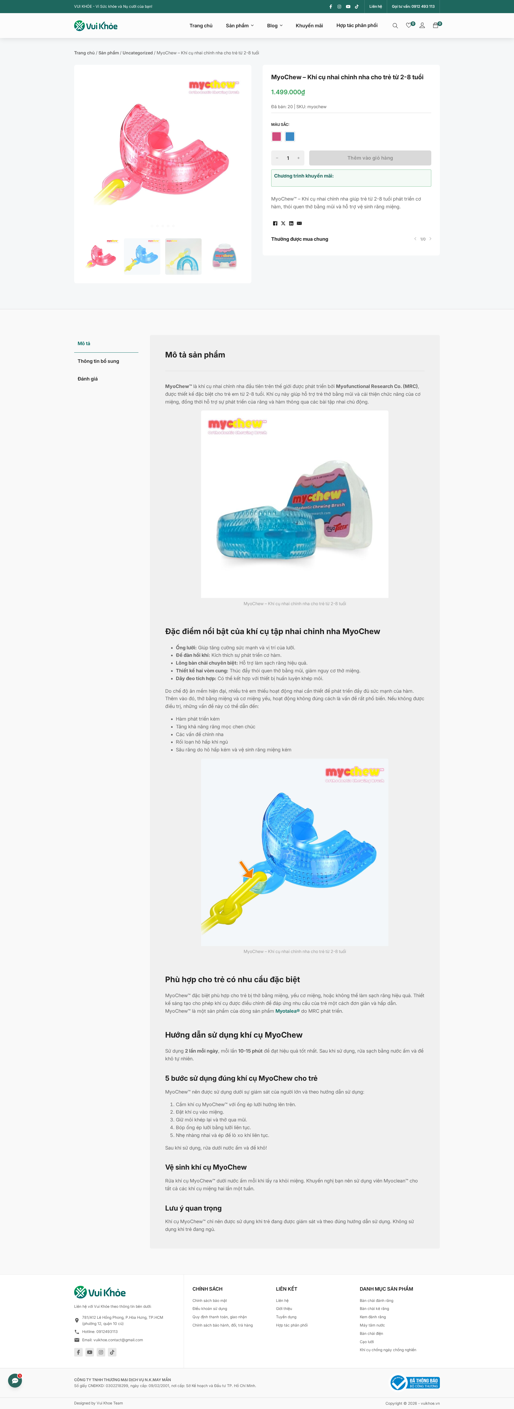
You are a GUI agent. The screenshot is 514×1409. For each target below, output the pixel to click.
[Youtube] (348, 6)
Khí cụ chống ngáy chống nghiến (388, 1349)
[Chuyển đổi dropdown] (252, 25)
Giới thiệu (284, 1308)
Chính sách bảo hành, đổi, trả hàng (222, 1325)
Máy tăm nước (372, 1325)
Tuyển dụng (286, 1316)
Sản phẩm (237, 25)
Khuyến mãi (309, 25)
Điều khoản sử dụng (209, 1308)
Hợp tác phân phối (357, 25)
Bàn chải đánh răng (376, 1300)
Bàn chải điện (371, 1333)
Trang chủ (201, 25)
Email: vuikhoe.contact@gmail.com (112, 1340)
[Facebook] (330, 6)
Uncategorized (138, 52)
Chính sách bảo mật (209, 1300)
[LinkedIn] (291, 223)
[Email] (299, 223)
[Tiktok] (356, 6)
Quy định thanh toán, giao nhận (219, 1316)
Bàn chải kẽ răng (374, 1308)
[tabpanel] (295, 791)
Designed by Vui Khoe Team (98, 1403)
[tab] (152, 226)
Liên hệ (375, 6)
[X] (283, 223)
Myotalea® (287, 1011)
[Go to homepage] (96, 25)
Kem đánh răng (373, 1316)
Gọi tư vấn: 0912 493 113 (413, 6)
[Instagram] (339, 6)
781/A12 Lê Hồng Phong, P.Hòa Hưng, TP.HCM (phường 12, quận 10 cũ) (122, 1320)
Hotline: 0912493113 (100, 1331)
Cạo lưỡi (367, 1341)
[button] (101, 256)
